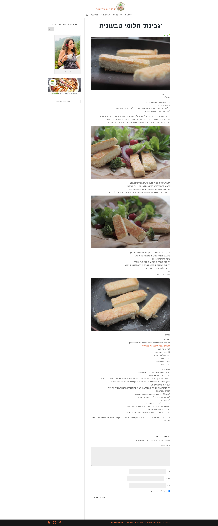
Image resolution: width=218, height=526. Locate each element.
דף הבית (128, 15)
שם (168, 471)
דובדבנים (106, 15)
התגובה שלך (165, 445)
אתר (168, 485)
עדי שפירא (117, 15)
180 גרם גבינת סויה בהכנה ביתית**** (156, 346)
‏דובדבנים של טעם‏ (63, 101)
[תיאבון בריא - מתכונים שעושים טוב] (64, 94)
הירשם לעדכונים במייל (159, 491)
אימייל (167, 478)
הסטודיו (130, 523)
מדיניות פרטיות (117, 523)
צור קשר (94, 15)
